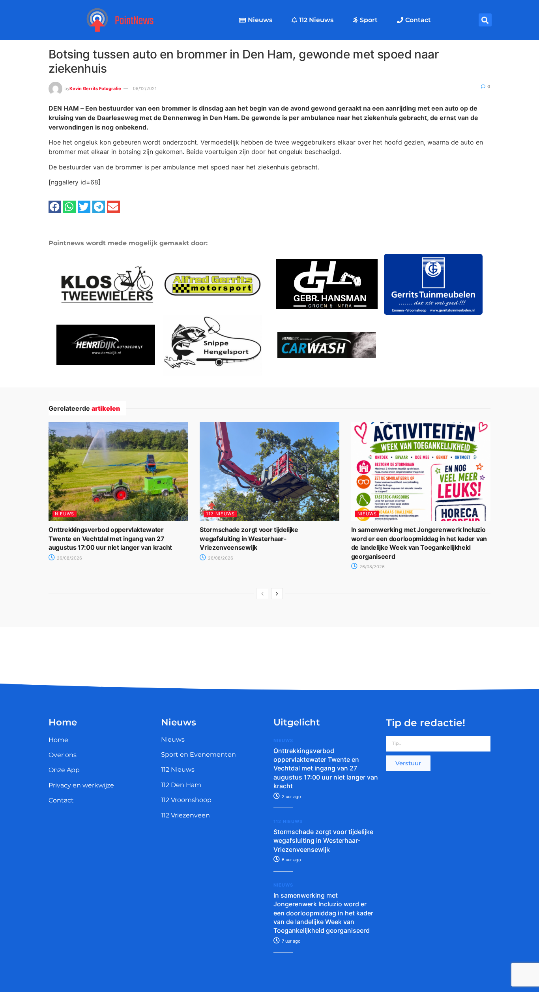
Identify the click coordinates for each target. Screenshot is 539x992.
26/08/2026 (69, 558)
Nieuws (260, 20)
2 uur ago (291, 796)
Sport (369, 20)
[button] (485, 19)
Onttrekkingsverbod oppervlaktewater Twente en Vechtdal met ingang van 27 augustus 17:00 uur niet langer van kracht (110, 538)
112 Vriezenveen (185, 815)
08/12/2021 (145, 88)
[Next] (277, 593)
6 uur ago (291, 859)
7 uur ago (291, 941)
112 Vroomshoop (186, 800)
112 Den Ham (181, 785)
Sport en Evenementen (198, 754)
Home (58, 740)
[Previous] (262, 593)
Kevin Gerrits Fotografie (95, 88)
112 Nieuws (316, 20)
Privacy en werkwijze (81, 785)
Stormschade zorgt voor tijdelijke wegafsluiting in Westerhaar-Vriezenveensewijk (249, 538)
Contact (418, 20)
